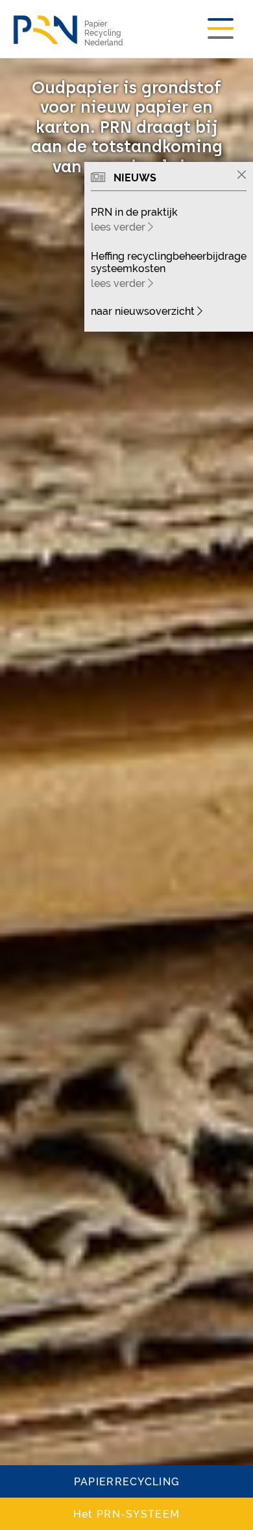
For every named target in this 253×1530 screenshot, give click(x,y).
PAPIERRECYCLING (126, 1482)
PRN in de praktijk (134, 212)
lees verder (119, 227)
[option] (126, 794)
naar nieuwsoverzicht (144, 311)
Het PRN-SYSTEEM (126, 1514)
